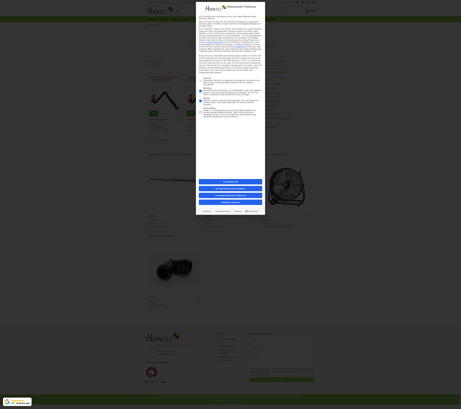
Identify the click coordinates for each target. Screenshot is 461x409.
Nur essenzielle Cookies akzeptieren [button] (230, 189)
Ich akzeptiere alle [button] (230, 182)
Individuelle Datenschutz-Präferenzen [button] (230, 195)
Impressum (238, 211)
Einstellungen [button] (240, 46)
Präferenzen (207, 211)
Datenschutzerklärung (215, 42)
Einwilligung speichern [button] (230, 202)
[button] (17, 402)
